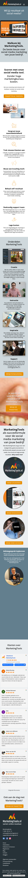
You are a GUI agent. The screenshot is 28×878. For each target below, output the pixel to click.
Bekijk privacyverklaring (18, 875)
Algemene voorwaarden (9, 859)
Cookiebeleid (6, 863)
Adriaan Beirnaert (11, 690)
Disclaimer (6, 865)
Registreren (6, 849)
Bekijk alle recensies (8, 664)
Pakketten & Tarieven (14, 96)
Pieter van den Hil (11, 751)
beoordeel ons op (19, 664)
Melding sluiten (7, 875)
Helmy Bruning (10, 670)
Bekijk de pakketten (13, 408)
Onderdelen (6, 845)
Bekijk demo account (14, 543)
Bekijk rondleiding (14, 374)
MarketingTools (10, 658)
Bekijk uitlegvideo (14, 483)
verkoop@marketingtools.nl (10, 833)
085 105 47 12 (8, 831)
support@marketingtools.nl (10, 835)
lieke (7, 711)
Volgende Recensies (14, 790)
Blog (4, 851)
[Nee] (26, 873)
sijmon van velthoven (12, 731)
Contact (5, 853)
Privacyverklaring (7, 861)
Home (4, 843)
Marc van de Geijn (11, 771)
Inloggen (5, 855)
